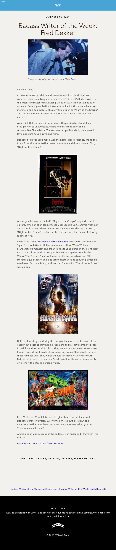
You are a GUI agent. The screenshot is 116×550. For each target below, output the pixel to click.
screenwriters (84, 458)
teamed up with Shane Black (54, 241)
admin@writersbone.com (97, 512)
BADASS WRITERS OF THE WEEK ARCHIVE (40, 443)
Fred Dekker (37, 458)
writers (66, 458)
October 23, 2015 (58, 17)
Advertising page (65, 512)
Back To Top (58, 508)
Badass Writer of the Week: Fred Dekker (58, 29)
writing (53, 458)
